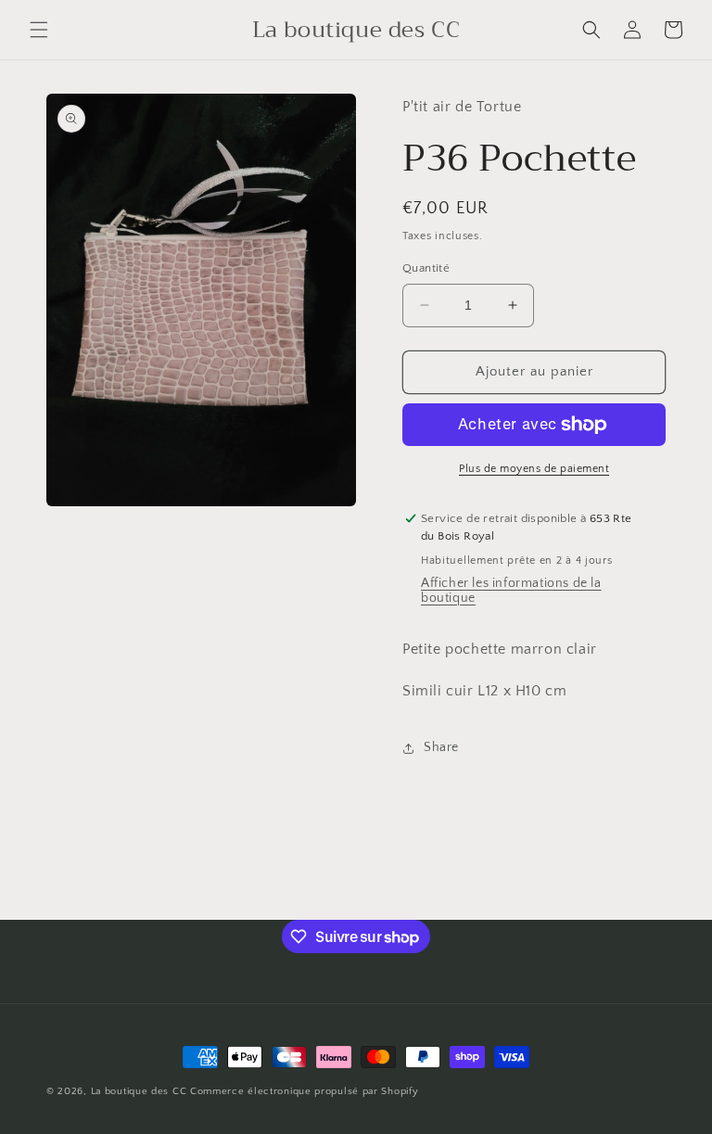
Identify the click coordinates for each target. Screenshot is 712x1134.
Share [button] (441, 747)
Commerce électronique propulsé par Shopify (304, 1091)
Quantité (426, 267)
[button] (39, 29)
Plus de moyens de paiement (534, 469)
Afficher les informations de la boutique (511, 590)
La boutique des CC (139, 1091)
